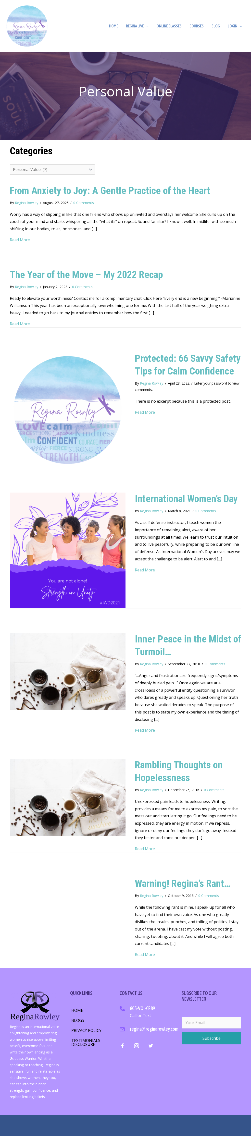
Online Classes (169, 26)
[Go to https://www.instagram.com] (136, 1046)
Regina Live (135, 26)
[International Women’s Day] (68, 550)
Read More (20, 239)
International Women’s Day (186, 499)
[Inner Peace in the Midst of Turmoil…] (68, 671)
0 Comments (83, 202)
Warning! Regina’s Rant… (182, 883)
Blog (216, 26)
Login (232, 26)
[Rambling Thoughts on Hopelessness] (68, 797)
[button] (211, 1038)
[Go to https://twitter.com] (151, 1046)
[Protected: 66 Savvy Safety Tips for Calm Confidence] (68, 409)
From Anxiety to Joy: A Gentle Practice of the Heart (110, 190)
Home (113, 26)
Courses (196, 26)
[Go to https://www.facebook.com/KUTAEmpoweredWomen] (122, 1047)
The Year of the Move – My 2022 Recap (86, 274)
